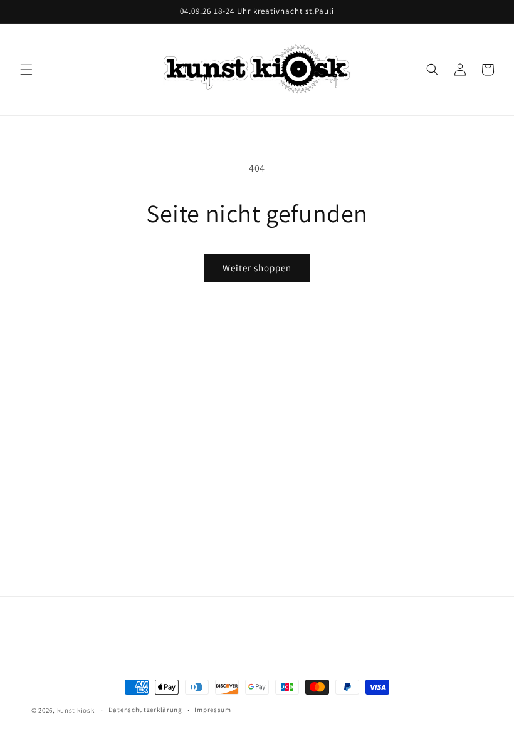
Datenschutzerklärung (145, 709)
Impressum (212, 709)
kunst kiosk (76, 710)
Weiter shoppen (257, 268)
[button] (26, 69)
